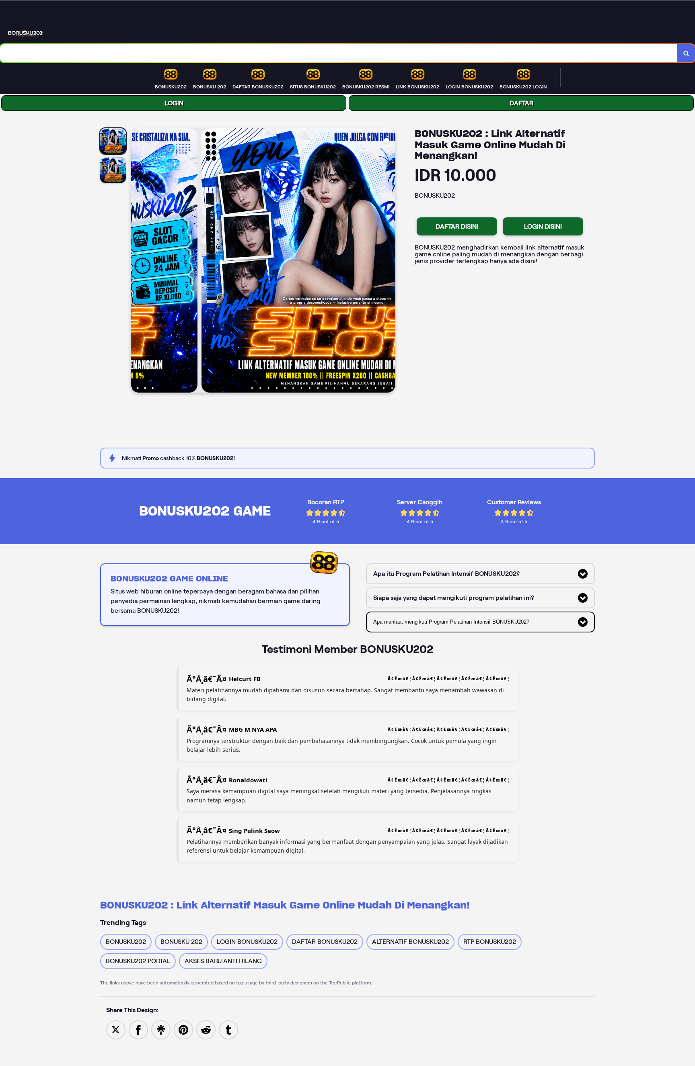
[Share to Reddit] (206, 1029)
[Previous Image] (137, 261)
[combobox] (339, 53)
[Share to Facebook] (138, 1029)
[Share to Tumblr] (228, 1029)
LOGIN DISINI (543, 226)
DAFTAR (521, 103)
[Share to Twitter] (115, 1029)
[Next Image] (388, 261)
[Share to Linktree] (161, 1029)
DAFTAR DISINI (457, 226)
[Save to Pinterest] (183, 1029)
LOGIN (173, 103)
